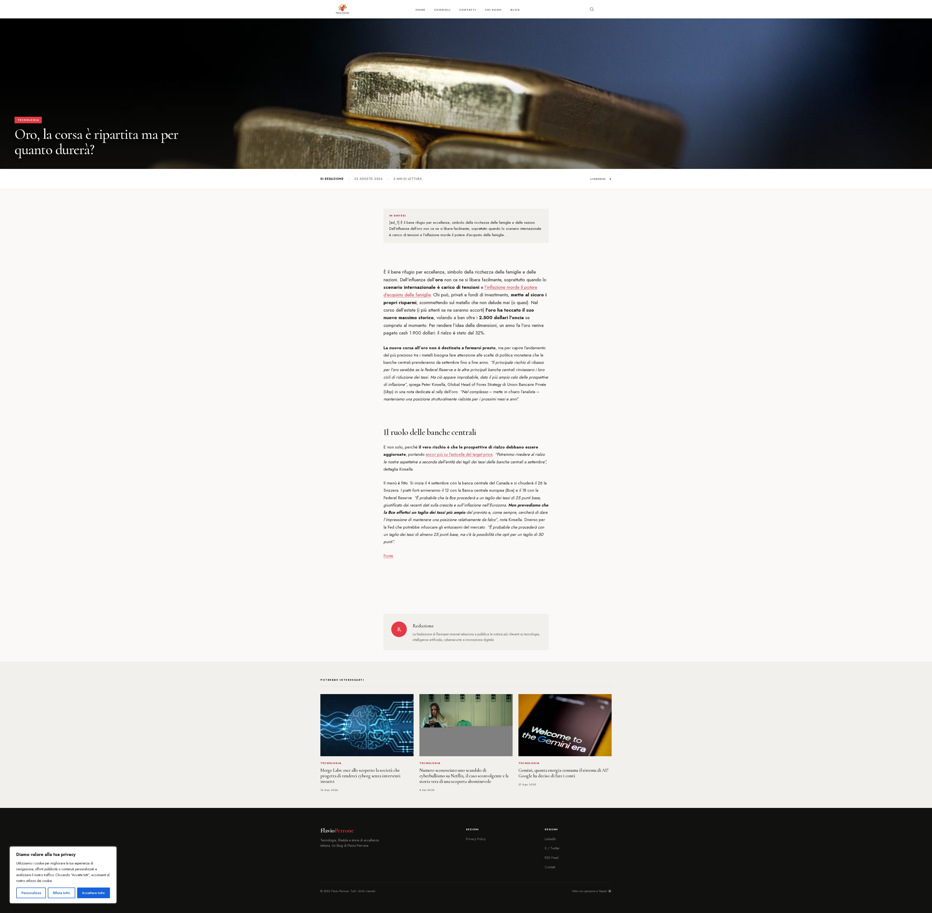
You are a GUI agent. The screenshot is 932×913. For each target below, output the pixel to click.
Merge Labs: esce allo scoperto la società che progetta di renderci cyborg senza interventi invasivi (360, 775)
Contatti (467, 10)
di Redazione (332, 179)
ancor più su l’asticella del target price (459, 454)
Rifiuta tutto (61, 892)
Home (420, 10)
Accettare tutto (93, 892)
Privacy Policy (476, 839)
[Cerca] (591, 9)
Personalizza (31, 892)
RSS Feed (551, 857)
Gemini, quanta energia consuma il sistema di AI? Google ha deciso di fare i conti (563, 773)
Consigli (442, 10)
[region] (63, 875)
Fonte (388, 556)
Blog (515, 10)
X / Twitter (552, 848)
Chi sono (493, 10)
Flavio (337, 830)
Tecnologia (28, 120)
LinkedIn (598, 179)
